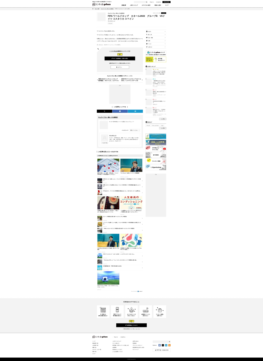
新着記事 (124, 5)
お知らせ (150, 46)
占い (162, 125)
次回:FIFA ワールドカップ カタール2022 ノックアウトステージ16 (131, 79)
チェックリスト (156, 125)
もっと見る (163, 118)
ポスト (164, 13)
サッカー (110, 23)
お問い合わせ (135, 341)
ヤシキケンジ (112, 135)
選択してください (134, 130)
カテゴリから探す (146, 5)
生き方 (149, 31)
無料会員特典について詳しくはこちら (132, 328)
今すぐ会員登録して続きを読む (120, 58)
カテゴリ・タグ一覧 (96, 349)
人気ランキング (134, 5)
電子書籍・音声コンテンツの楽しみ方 (121, 345)
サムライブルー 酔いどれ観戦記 (107, 8)
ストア (166, 5)
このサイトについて (117, 341)
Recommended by (134, 291)
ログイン (159, 2)
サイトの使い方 (116, 343)
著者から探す (158, 5)
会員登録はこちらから (132, 325)
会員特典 (114, 347)
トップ (93, 341)
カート (152, 2)
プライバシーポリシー (137, 345)
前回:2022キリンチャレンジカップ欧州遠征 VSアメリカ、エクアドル (108, 79)
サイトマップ (135, 349)
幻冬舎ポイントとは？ (117, 349)
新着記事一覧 (95, 343)
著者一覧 (94, 351)
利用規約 (134, 343)
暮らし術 (150, 34)
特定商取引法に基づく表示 (138, 347)
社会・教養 (97, 8)
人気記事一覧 (95, 345)
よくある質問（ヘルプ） (118, 351)
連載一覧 (94, 347)
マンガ (149, 43)
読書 (149, 40)
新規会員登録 (166, 2)
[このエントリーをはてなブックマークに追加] (166, 345)
